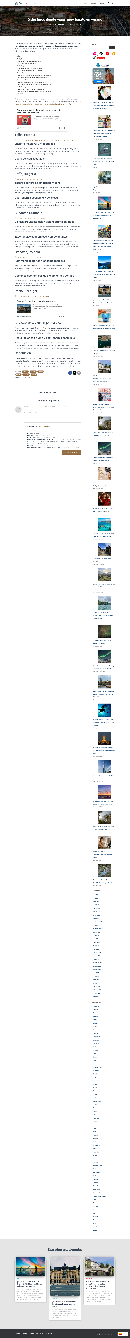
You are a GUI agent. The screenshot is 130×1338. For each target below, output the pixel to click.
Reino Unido (96, 1189)
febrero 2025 (97, 952)
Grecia (95, 1104)
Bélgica (95, 1023)
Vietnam (95, 1230)
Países (85, 3)
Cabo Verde (96, 1036)
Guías (94, 1108)
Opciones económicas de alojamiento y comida (36, 84)
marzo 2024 (96, 986)
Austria (95, 1019)
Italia (94, 1125)
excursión (28, 377)
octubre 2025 (97, 925)
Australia (95, 1016)
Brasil (95, 1026)
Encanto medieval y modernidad (31, 61)
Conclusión (20, 94)
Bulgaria (36, 188)
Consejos (96, 1043)
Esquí (94, 1077)
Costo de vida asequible (28, 63)
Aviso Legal (49, 1333)
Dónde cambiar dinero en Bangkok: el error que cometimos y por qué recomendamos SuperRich (104, 133)
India (94, 1114)
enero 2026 (96, 915)
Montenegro (96, 1155)
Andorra (95, 1009)
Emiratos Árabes (98, 1067)
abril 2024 (96, 983)
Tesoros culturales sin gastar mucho (32, 68)
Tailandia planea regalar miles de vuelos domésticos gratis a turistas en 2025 (104, 750)
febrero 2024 (97, 990)
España (95, 1074)
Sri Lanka (95, 1206)
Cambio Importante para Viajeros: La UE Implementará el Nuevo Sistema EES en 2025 (103, 694)
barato (22, 377)
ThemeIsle (112, 1334)
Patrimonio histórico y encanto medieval (33, 82)
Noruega (95, 1159)
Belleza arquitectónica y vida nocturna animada (36, 75)
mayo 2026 (96, 901)
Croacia (95, 1050)
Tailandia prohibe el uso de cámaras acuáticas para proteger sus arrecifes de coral (104, 722)
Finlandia (96, 1094)
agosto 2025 (96, 932)
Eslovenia (96, 1070)
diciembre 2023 (97, 996)
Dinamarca (96, 1060)
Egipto (95, 1064)
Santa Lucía (96, 1203)
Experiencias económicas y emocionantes (34, 77)
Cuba (94, 1053)
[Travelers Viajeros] (25, 3)
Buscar (94, 44)
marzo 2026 (96, 908)
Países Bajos (97, 1172)
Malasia (95, 1135)
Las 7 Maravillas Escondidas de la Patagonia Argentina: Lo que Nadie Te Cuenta (104, 274)
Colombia (96, 1040)
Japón (95, 1128)
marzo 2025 (96, 949)
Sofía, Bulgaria (22, 66)
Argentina (96, 1013)
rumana (30, 227)
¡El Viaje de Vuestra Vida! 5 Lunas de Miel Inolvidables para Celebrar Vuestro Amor (103, 215)
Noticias (95, 1162)
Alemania (96, 1006)
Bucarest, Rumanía (23, 73)
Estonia (35, 163)
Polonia (37, 266)
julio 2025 (96, 935)
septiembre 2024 (98, 969)
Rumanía (34, 374)
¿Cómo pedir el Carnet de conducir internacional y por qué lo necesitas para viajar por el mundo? (103, 105)
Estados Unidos (97, 1081)
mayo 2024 (96, 979)
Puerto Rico (96, 1186)
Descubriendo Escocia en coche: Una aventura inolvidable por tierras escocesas (104, 587)
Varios (102, 3)
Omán (95, 1169)
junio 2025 (96, 939)
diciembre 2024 (97, 959)
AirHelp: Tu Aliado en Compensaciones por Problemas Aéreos (102, 854)
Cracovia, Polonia (23, 80)
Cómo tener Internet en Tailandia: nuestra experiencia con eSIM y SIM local (103, 161)
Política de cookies (21, 1333)
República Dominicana (99, 1196)
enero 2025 (96, 956)
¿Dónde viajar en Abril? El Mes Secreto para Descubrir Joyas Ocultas (64, 1304)
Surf (94, 1213)
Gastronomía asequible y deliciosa (31, 70)
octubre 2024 (97, 966)
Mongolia (96, 1152)
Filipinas (95, 1091)
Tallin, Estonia (21, 59)
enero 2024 (96, 993)
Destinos (25, 371)
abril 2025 (96, 945)
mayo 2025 (96, 942)
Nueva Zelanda (97, 1165)
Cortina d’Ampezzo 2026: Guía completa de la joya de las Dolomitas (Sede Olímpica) (104, 407)
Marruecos (96, 1145)
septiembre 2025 (98, 928)
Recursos (94, 3)
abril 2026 (96, 905)
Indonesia (96, 1118)
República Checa (98, 1193)
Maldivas (95, 1138)
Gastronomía (97, 1101)
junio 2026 (96, 898)
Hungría (95, 1111)
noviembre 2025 (97, 922)
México (95, 1148)
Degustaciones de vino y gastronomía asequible (36, 91)
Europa (95, 1087)
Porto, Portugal (22, 87)
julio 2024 (96, 973)
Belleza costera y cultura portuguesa (32, 89)
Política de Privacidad (43, 426)
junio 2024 (96, 976)
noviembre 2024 (97, 962)
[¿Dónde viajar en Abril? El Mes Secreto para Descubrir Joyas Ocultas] (65, 1276)
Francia (95, 1097)
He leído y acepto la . (37, 426)
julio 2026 (96, 894)
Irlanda (95, 1121)
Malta (94, 1142)
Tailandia (95, 1216)
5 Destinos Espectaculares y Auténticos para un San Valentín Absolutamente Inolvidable (102, 378)
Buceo (95, 1030)
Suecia (95, 1210)
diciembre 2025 (97, 918)
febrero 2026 (97, 911)
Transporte (96, 1220)
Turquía (95, 1223)
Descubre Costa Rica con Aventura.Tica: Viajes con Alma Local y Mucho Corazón (104, 615)
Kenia (94, 1131)
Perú (94, 1176)
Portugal (46, 328)
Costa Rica (96, 1047)
